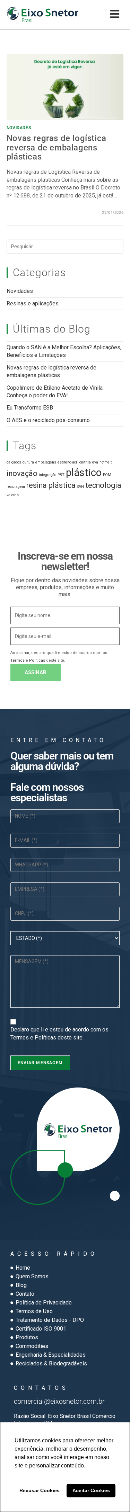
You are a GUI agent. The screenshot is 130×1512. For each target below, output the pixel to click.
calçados (14, 462)
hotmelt (105, 462)
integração (47, 475)
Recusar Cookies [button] (39, 1490)
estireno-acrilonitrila (74, 462)
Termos (17, 660)
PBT (61, 475)
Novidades (19, 127)
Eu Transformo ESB (30, 407)
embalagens (45, 462)
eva (95, 462)
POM (107, 475)
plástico (84, 472)
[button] (114, 14)
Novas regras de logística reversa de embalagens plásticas (56, 147)
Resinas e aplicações (33, 303)
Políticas (37, 660)
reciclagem (16, 486)
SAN (80, 486)
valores (13, 495)
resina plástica (51, 485)
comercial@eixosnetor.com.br (59, 1401)
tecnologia (103, 485)
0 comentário (27, 212)
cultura (28, 462)
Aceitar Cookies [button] (91, 1490)
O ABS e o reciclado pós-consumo (48, 420)
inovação (22, 473)
